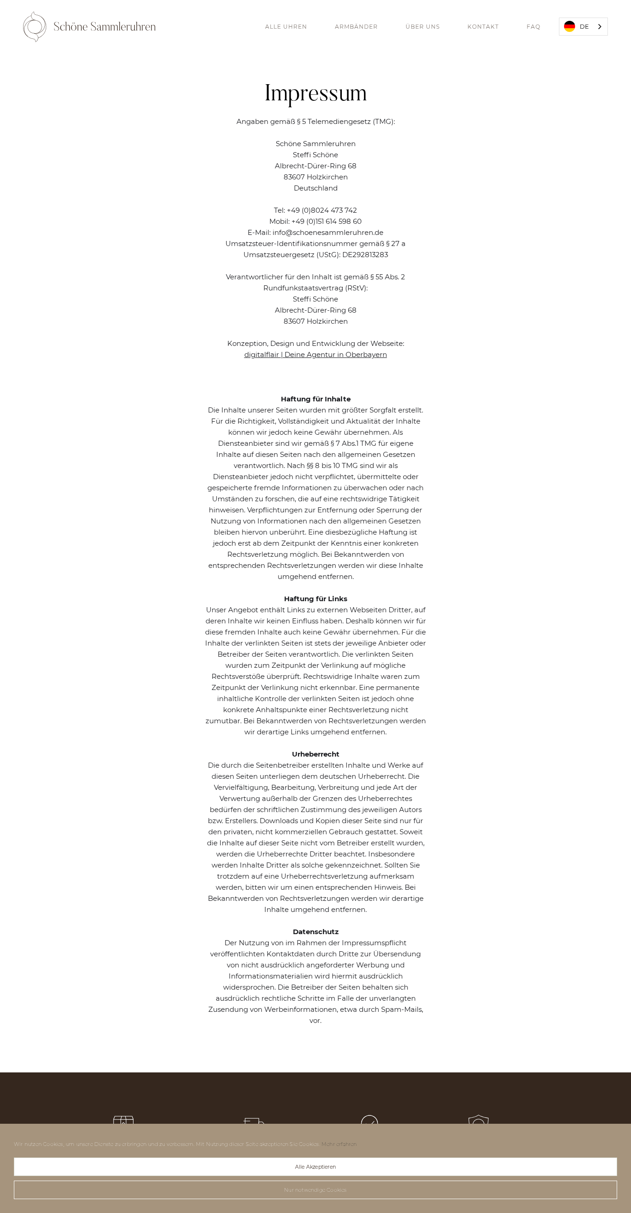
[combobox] (583, 27)
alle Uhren (286, 26)
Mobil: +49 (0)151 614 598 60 (315, 221)
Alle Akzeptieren (315, 1167)
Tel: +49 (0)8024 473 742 (315, 210)
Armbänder (356, 26)
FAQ (533, 26)
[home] (89, 27)
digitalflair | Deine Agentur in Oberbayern (315, 354)
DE (584, 26)
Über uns (423, 26)
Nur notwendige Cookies (315, 1190)
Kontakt (483, 26)
